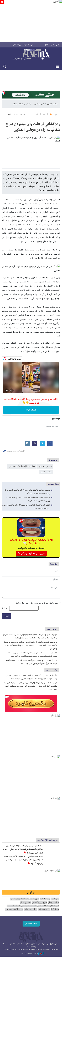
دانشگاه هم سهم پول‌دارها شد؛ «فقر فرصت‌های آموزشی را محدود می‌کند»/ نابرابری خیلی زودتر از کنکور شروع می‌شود (23, 849)
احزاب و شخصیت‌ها (21, 104)
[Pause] (7, 390)
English (46, 45)
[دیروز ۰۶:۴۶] (52, 849)
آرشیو (14, 45)
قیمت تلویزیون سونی (19, 899)
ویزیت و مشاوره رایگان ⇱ (31, 553)
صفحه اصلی (52, 104)
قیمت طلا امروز (13, 906)
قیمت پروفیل (43, 909)
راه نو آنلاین (45, 899)
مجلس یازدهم (45, 466)
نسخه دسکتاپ (31, 923)
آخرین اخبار (52, 629)
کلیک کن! (31, 410)
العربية (52, 45)
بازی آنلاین (34, 899)
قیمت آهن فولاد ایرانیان (48, 906)
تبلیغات (19, 45)
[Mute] (11, 390)
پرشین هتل (25, 902)
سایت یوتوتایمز (30, 909)
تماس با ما (31, 45)
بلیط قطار (54, 909)
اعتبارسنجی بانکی (28, 906)
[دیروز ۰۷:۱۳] (52, 860)
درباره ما (25, 45)
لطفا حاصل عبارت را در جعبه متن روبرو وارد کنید (38, 603)
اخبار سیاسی (39, 104)
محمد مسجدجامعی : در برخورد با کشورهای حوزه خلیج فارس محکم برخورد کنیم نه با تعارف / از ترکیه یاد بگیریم (23, 860)
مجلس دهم (46, 472)
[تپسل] (3, 93)
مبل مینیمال (53, 902)
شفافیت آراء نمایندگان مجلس (22, 466)
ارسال (6, 616)
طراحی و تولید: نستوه (30, 953)
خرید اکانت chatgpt (14, 909)
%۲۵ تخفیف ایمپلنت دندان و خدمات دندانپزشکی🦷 (31, 542)
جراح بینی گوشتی (39, 902)
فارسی (57, 45)
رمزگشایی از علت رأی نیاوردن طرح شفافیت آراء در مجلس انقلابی (33, 127)
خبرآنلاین (31, 55)
